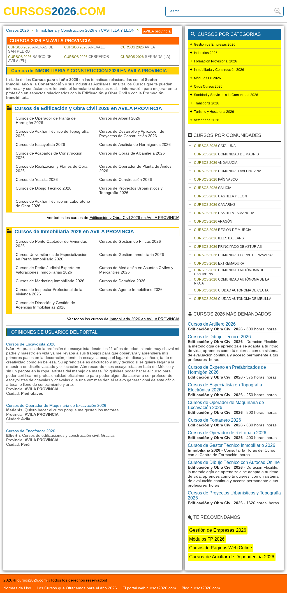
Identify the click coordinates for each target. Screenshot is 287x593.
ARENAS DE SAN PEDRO (31, 49)
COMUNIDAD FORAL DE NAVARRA (234, 255)
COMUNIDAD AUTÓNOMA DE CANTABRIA (229, 272)
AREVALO (84, 47)
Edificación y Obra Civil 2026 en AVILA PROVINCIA (134, 217)
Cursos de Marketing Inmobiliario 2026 (50, 281)
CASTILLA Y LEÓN (220, 196)
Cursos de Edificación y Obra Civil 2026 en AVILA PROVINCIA (88, 108)
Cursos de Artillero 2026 (212, 324)
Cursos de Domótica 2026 (122, 281)
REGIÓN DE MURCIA (222, 230)
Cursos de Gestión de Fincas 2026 (130, 241)
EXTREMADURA (219, 263)
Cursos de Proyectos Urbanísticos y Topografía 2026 (234, 495)
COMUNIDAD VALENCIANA (227, 171)
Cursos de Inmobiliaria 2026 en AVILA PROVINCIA (74, 231)
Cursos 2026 (17, 30)
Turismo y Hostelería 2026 (214, 112)
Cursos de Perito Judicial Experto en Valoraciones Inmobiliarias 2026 (48, 269)
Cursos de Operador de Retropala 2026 (227, 432)
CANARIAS (214, 205)
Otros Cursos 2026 (208, 86)
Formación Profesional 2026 (215, 61)
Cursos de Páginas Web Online (220, 547)
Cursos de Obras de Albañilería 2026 (132, 153)
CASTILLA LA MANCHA (224, 213)
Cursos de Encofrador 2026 (30, 431)
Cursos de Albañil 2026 (119, 118)
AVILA (138, 47)
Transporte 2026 (206, 103)
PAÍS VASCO (216, 179)
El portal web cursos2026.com (149, 588)
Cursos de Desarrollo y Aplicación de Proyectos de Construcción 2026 (131, 133)
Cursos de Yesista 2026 (37, 179)
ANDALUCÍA (215, 163)
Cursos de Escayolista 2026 (40, 144)
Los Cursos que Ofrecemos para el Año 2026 (77, 588)
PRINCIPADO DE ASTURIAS (228, 247)
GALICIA (212, 188)
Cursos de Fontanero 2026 (214, 420)
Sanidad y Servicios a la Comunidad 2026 (226, 95)
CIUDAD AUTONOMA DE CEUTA (231, 290)
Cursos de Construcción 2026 (125, 179)
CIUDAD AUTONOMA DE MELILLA (232, 299)
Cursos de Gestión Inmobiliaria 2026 (131, 254)
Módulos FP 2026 (207, 78)
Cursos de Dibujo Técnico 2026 (43, 188)
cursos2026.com (32, 580)
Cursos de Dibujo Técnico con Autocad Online (234, 462)
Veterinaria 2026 (206, 120)
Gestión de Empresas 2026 (214, 44)
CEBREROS (86, 57)
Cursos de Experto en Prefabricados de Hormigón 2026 (227, 370)
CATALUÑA (215, 146)
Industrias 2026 (205, 53)
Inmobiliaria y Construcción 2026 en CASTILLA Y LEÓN (85, 30)
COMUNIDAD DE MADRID (226, 154)
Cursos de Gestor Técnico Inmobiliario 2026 (231, 445)
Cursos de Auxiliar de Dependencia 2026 (231, 556)
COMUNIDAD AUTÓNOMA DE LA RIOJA (231, 281)
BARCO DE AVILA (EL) (30, 59)
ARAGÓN (213, 221)
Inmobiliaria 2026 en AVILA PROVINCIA (144, 319)
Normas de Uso (17, 588)
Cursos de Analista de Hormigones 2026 (135, 144)
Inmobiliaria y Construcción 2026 (219, 70)
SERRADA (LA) (145, 57)
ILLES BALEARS (219, 238)
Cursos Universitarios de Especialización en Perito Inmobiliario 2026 (51, 256)
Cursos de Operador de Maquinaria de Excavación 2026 (56, 405)
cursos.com (54, 11)
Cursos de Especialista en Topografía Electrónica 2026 (225, 387)
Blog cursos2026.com (201, 588)
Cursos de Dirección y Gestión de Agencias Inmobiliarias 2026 (45, 304)
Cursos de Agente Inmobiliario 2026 (131, 289)
